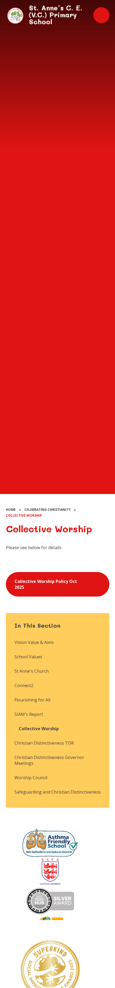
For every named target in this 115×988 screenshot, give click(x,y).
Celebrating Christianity (47, 509)
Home (11, 509)
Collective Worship (24, 515)
